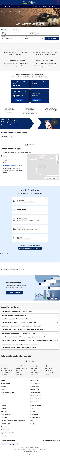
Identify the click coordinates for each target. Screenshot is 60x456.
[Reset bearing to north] (57, 160)
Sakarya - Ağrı (34, 366)
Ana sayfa (3, 11)
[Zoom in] (57, 156)
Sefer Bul (3, 386)
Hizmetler (33, 411)
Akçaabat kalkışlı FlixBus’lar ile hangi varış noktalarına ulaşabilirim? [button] (20, 344)
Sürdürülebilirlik (5, 430)
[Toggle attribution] (57, 178)
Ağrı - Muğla (4, 366)
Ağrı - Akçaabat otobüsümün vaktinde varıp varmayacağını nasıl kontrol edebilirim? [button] (24, 337)
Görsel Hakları (4, 427)
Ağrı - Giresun (4, 368)
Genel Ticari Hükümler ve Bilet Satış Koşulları (13, 420)
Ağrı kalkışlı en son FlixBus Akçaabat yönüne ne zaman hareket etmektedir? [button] (22, 329)
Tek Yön (6, 30)
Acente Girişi (4, 436)
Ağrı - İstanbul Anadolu (21, 366)
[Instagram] (43, 444)
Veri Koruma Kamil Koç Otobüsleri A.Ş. (22, 449)
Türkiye (16, 11)
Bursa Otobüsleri (35, 386)
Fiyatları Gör (19, 100)
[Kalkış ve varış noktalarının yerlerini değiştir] (30, 34)
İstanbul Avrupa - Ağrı (6, 372)
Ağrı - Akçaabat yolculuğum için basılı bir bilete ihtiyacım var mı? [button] (19, 333)
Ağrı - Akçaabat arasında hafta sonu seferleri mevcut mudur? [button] (19, 347)
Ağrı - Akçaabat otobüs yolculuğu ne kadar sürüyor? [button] (16, 319)
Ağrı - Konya (48, 368)
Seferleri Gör (36, 100)
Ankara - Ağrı (19, 374)
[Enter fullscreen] (57, 163)
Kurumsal (3, 408)
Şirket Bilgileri (35, 449)
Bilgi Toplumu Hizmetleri (7, 433)
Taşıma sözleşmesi (6, 423)
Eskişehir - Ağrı (49, 374)
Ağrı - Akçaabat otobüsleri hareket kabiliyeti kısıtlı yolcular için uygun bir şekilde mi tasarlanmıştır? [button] (29, 340)
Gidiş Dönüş (16, 30)
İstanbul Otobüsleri (35, 395)
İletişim (32, 423)
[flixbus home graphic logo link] (30, 2)
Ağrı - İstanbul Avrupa (6, 370)
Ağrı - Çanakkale (35, 372)
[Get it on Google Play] (6, 444)
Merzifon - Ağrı (19, 372)
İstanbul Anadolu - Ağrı (21, 368)
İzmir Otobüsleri (34, 389)
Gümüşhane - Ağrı (35, 370)
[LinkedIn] (44, 444)
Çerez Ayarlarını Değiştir (31, 451)
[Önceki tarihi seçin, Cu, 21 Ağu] (18, 38)
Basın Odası (4, 417)
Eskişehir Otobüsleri (35, 399)
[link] (30, 288)
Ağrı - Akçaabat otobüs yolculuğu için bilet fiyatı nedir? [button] (17, 311)
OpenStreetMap (53, 178)
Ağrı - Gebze (4, 374)
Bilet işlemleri (34, 414)
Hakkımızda (4, 411)
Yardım (32, 408)
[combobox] (16, 34)
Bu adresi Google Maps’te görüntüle (12, 165)
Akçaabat (32, 144)
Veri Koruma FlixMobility (33, 447)
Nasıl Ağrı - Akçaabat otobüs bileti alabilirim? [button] (14, 315)
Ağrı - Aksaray (49, 366)
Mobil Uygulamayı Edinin (7, 392)
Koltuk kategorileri (35, 417)
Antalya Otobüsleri (35, 392)
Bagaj (32, 420)
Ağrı (22, 11)
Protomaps (47, 178)
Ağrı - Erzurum (34, 368)
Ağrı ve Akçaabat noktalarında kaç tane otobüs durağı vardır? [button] (19, 322)
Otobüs (10, 11)
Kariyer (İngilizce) (5, 414)
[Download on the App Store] (15, 444)
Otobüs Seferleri (5, 383)
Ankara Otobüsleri (35, 383)
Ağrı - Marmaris (49, 372)
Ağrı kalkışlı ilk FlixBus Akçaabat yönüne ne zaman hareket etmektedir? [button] (21, 326)
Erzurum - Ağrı (19, 370)
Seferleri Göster (52, 38)
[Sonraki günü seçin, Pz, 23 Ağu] (21, 38)
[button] (13, 156)
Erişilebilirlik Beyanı (43, 449)
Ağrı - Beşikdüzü (35, 374)
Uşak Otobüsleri (34, 402)
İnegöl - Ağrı (48, 370)
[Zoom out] (57, 158)
